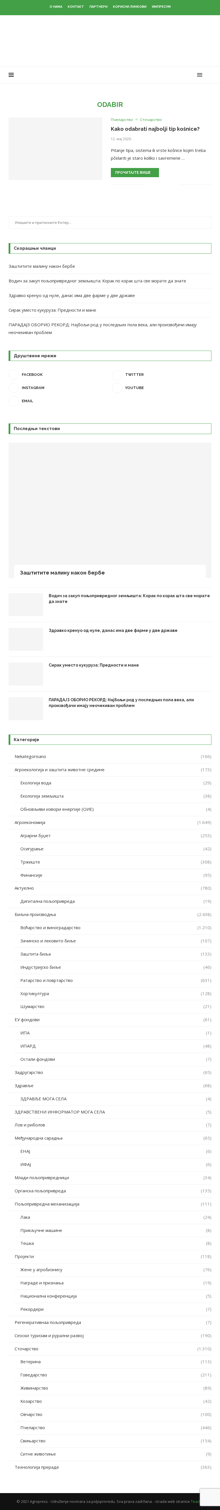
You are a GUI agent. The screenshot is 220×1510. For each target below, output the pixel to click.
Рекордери (115, 1309)
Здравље (113, 1085)
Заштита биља (115, 954)
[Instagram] (179, 75)
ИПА (115, 1033)
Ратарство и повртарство (115, 980)
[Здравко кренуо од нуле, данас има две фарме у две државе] (26, 639)
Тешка (115, 1243)
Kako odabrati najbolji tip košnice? (155, 129)
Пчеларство (115, 1427)
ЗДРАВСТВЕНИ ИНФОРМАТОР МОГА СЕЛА (113, 1112)
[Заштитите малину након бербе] (110, 510)
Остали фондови (115, 1059)
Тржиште (115, 862)
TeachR (197, 1501)
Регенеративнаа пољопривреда (113, 1322)
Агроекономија (113, 822)
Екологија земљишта (115, 796)
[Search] (208, 75)
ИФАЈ (115, 1164)
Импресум (161, 7)
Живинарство (115, 1388)
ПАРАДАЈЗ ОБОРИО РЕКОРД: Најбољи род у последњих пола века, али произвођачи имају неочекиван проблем (121, 703)
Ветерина (115, 1361)
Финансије (115, 875)
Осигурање (115, 848)
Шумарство (115, 1006)
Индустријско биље (115, 967)
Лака (115, 1217)
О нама (56, 7)
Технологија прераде (113, 1467)
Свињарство (115, 1440)
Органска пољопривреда (113, 1190)
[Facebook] (167, 75)
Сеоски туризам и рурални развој (113, 1335)
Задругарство (113, 1072)
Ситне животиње (115, 1454)
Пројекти (113, 1256)
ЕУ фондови (113, 1019)
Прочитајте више (133, 173)
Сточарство (113, 1348)
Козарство (115, 1401)
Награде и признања (115, 1283)
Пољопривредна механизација (113, 1204)
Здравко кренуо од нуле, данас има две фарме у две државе (72, 295)
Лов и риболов (113, 1125)
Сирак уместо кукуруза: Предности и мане (52, 310)
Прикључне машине (115, 1230)
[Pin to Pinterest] (167, 184)
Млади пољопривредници (113, 1177)
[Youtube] (185, 75)
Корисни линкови (129, 7)
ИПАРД (115, 1046)
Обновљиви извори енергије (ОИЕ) (115, 809)
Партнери (98, 7)
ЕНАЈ (115, 1151)
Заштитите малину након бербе (42, 266)
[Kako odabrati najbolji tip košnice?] (55, 149)
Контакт (76, 7)
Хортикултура (115, 993)
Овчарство (115, 1414)
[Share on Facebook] (155, 184)
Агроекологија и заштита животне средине (113, 769)
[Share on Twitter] (161, 184)
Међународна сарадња (113, 1138)
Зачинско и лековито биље (115, 940)
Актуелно (113, 888)
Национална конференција (115, 1296)
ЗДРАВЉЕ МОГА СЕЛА (115, 1098)
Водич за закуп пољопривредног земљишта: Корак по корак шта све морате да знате (97, 281)
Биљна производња (113, 914)
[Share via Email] (173, 184)
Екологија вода (115, 783)
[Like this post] (148, 184)
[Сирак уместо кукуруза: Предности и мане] (26, 674)
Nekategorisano (113, 756)
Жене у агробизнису (115, 1269)
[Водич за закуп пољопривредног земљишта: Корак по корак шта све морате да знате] (26, 604)
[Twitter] (173, 75)
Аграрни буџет (115, 835)
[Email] (191, 75)
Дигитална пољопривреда (115, 901)
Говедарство (115, 1375)
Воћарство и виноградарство (115, 927)
